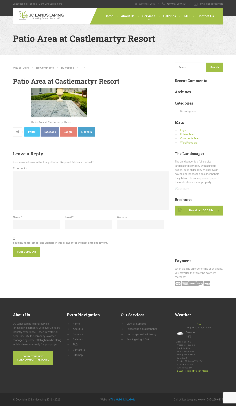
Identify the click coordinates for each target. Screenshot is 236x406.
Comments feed (189, 138)
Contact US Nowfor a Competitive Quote (33, 358)
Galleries (169, 16)
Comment (20, 168)
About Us (127, 16)
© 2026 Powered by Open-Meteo (192, 371)
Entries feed (187, 134)
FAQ (187, 16)
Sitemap (78, 355)
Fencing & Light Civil (138, 339)
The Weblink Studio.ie (122, 399)
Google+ (68, 131)
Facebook (50, 131)
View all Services (136, 323)
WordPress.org (188, 142)
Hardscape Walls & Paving (142, 334)
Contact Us (205, 16)
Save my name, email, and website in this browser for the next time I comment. (60, 242)
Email (69, 217)
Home (109, 16)
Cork (199, 324)
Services (148, 16)
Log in (183, 130)
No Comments (45, 67)
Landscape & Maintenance (142, 328)
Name (17, 217)
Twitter (32, 131)
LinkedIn (86, 131)
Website (122, 217)
